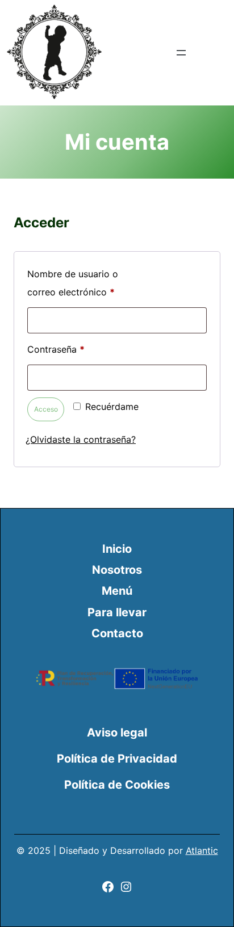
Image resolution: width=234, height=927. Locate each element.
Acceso (46, 409)
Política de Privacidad (117, 758)
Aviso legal (117, 732)
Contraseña (79, 349)
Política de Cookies (117, 784)
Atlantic (202, 850)
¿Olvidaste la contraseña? (81, 439)
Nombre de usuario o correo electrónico (72, 284)
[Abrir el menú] (181, 53)
